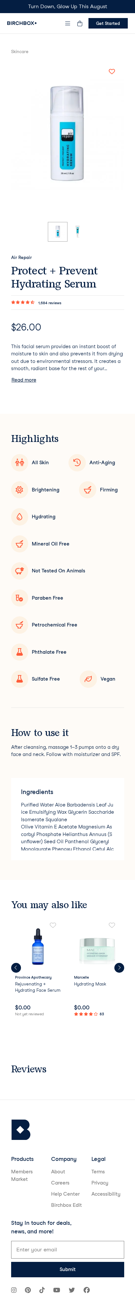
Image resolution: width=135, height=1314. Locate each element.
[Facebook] (87, 1291)
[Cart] (80, 23)
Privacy (99, 1183)
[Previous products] (16, 968)
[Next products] (119, 968)
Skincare (20, 51)
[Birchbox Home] (22, 23)
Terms (98, 1172)
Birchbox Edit (66, 1205)
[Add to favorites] (112, 72)
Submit (68, 1269)
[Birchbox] (21, 1130)
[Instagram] (13, 1291)
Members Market (22, 1175)
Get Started (108, 23)
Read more (23, 380)
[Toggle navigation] (67, 23)
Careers (60, 1183)
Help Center (65, 1194)
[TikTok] (42, 1291)
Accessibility (106, 1194)
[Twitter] (72, 1291)
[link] (38, 970)
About (58, 1172)
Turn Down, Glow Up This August (67, 6)
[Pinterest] (28, 1291)
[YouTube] (56, 1291)
